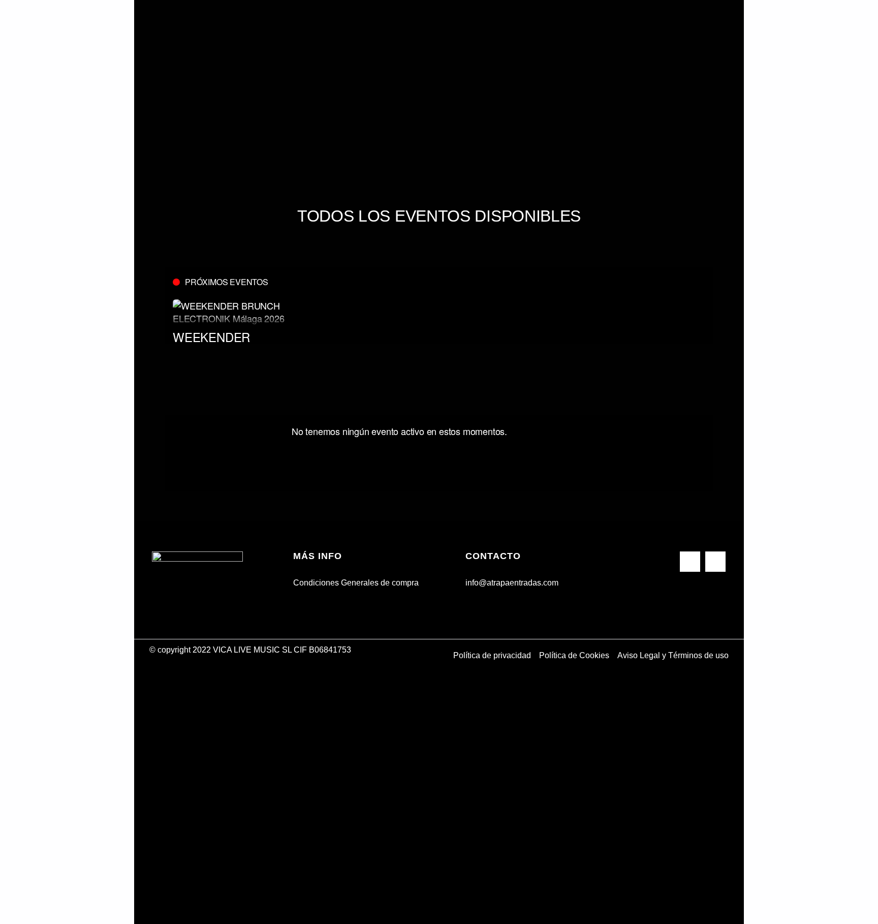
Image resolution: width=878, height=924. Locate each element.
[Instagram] (715, 561)
